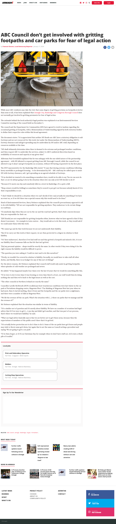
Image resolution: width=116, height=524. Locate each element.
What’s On (33, 2)
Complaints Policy (38, 498)
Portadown (35, 432)
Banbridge (23, 432)
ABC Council (10, 432)
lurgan (28, 432)
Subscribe (97, 3)
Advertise (62, 491)
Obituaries (43, 2)
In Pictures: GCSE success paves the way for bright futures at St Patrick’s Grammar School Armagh (48, 473)
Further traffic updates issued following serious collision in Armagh (77, 471)
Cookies (33, 494)
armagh (17, 432)
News (19, 2)
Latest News (7, 491)
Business (5, 494)
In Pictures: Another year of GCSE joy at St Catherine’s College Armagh (18, 472)
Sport (4, 497)
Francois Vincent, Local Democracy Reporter (18, 46)
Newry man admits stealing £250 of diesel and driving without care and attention (70, 451)
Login (108, 3)
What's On (6, 500)
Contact (62, 494)
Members (53, 2)
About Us (34, 496)
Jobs (25, 2)
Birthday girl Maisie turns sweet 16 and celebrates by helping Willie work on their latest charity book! (105, 473)
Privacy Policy (36, 491)
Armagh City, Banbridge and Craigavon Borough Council (56, 113)
